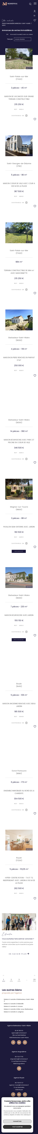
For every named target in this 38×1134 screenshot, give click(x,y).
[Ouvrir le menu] (35, 3)
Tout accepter (17, 1127)
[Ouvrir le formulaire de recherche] (30, 4)
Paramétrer (17, 1121)
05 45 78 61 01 (19, 1031)
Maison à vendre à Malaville (14, 1004)
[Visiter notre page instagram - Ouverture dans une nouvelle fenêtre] (25, 1042)
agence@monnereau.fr (19, 1033)
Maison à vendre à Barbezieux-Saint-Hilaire (19, 1000)
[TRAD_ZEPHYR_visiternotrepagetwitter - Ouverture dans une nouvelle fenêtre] (19, 1042)
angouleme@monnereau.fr (19, 1059)
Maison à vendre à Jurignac (14, 1012)
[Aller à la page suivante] (34, 975)
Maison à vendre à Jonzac (13, 1006)
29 (34, 979)
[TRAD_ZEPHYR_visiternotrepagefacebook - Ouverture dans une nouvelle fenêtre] (13, 1042)
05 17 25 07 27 (19, 1083)
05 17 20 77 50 (19, 1057)
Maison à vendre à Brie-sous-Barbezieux (18, 1009)
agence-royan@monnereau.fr (19, 1085)
